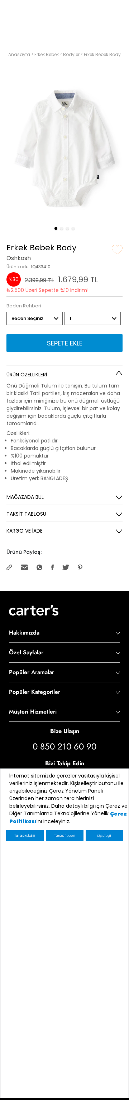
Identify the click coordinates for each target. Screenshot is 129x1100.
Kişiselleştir (104, 836)
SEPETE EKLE (64, 343)
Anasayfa (19, 54)
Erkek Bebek (47, 54)
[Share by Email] (25, 567)
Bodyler (72, 54)
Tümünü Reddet (64, 836)
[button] (55, 228)
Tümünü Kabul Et (24, 836)
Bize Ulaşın (64, 731)
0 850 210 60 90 (64, 746)
